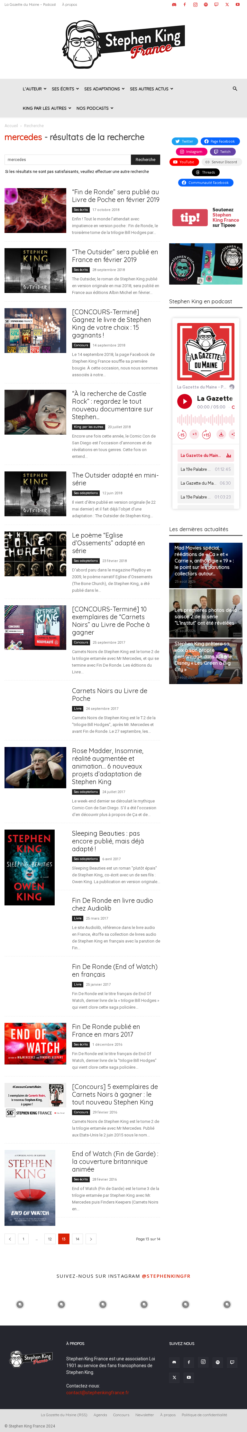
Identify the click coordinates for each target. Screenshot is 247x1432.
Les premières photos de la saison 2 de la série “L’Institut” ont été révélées (206, 616)
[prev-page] (10, 1239)
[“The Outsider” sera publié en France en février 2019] (35, 270)
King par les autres (45, 108)
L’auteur (32, 88)
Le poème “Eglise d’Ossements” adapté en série (108, 543)
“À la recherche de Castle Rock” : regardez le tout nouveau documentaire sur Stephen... (112, 405)
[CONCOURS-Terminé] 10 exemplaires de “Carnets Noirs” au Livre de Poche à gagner (111, 620)
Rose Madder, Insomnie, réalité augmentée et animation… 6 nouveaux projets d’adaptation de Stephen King (107, 766)
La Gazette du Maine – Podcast (30, 4)
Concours (81, 345)
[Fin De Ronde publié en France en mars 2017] (35, 1043)
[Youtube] (237, 4)
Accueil (11, 126)
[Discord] (174, 4)
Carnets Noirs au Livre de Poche (109, 694)
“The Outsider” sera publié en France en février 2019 (115, 256)
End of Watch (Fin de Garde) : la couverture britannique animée (115, 1161)
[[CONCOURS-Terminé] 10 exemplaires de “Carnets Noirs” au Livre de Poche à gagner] (35, 627)
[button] (234, 89)
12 (50, 1238)
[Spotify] (206, 4)
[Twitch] (216, 4)
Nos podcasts (93, 108)
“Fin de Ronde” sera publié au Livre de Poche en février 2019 (116, 196)
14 (77, 1238)
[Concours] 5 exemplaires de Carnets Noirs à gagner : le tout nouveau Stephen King (115, 1094)
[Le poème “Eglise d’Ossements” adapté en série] (35, 553)
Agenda (100, 1414)
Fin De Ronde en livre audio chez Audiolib (112, 904)
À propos (69, 4)
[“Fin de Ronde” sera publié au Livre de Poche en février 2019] (35, 210)
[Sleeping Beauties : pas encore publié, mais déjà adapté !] (35, 867)
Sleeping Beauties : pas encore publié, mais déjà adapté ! (108, 841)
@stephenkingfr (166, 1276)
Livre (77, 708)
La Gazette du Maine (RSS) (64, 1414)
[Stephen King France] (123, 43)
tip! (190, 217)
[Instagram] (195, 4)
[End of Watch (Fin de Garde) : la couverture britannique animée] (35, 1188)
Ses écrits (63, 88)
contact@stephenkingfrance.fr (97, 1392)
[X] (227, 4)
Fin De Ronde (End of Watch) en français (115, 970)
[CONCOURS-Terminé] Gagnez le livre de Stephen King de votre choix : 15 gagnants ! (111, 323)
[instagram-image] (20, 1304)
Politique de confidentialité (204, 1414)
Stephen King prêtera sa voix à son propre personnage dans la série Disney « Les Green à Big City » (203, 656)
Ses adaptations (102, 88)
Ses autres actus (149, 88)
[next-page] (91, 1239)
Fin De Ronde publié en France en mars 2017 (106, 1030)
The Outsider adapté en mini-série (115, 479)
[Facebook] (184, 4)
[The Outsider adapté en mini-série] (35, 493)
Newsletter (144, 1414)
